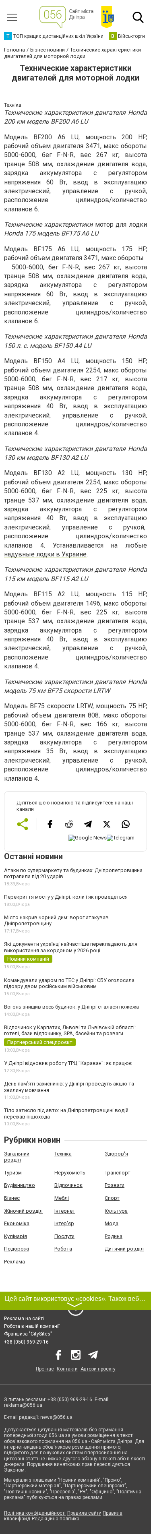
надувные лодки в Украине (45, 554)
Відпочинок (68, 1185)
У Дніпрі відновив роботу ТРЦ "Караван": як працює (68, 1063)
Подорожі (16, 1249)
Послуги (64, 1236)
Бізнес (12, 1198)
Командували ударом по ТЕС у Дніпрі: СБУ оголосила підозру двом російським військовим (69, 983)
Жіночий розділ (23, 1211)
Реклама (14, 1262)
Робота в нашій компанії (32, 1326)
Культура (116, 1211)
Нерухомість (69, 1173)
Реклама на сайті (24, 1318)
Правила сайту (84, 1513)
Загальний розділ (16, 1157)
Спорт (112, 1198)
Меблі (61, 1198)
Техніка (63, 1154)
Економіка (16, 1223)
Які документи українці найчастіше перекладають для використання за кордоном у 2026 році (70, 947)
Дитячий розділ (124, 1249)
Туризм (13, 1173)
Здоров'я (116, 1154)
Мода (111, 1223)
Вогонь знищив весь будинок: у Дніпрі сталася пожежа (71, 1007)
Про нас (45, 1369)
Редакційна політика (55, 1519)
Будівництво (19, 1185)
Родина (113, 1236)
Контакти (67, 1369)
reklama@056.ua (23, 1405)
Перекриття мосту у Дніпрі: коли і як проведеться (66, 897)
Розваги (114, 1185)
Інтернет (64, 1211)
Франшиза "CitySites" (28, 1334)
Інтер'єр (64, 1223)
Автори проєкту (98, 1369)
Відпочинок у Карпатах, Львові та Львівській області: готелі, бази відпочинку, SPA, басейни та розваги (70, 1030)
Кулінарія (15, 1236)
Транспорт (117, 1173)
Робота (63, 1249)
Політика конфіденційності (35, 1513)
